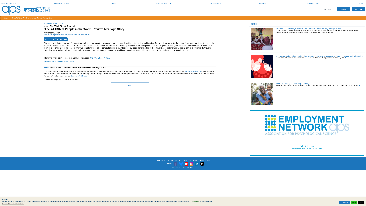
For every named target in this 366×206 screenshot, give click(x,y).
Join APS (358, 9)
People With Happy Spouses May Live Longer (293, 84)
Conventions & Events (62, 3)
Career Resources (312, 3)
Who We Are (161, 160)
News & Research (8, 3)
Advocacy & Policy (163, 3)
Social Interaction (71, 34)
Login (343, 9)
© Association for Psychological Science (183, 167)
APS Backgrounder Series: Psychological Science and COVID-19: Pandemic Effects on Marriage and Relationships (319, 56)
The (214, 3)
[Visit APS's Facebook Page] (175, 163)
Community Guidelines (193, 71)
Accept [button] (354, 202)
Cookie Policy (195, 201)
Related (253, 24)
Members (262, 3)
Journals (113, 3)
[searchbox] (327, 9)
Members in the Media (53, 24)
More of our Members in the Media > (60, 62)
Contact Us (186, 160)
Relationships (59, 34)
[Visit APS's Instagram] (191, 163)
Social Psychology (84, 34)
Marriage (51, 34)
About (361, 3)
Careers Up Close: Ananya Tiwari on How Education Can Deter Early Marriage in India (308, 29)
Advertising (205, 160)
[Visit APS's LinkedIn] (197, 163)
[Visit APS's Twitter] (181, 163)
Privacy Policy (174, 160)
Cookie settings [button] (344, 202)
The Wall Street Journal (100, 58)
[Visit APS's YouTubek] (186, 163)
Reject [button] (360, 202)
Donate (196, 160)
